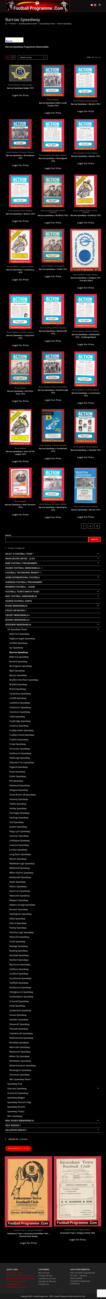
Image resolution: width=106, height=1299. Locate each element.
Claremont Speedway (19, 712)
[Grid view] (7, 57)
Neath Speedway (17, 881)
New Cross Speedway (19, 891)
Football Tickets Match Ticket (22, 591)
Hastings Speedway (18, 817)
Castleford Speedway (19, 702)
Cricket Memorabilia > (17, 615)
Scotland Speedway (18, 973)
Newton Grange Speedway (22, 904)
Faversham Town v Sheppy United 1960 (77, 1233)
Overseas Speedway (17, 1088)
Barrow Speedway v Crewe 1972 (53, 269)
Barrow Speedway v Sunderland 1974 (53, 449)
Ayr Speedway (16, 647)
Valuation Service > (16, 1130)
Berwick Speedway (92, 101)
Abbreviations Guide (16, 1287)
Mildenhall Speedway (19, 868)
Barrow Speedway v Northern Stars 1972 (20, 392)
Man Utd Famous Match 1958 (21, 1278)
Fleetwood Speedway (19, 785)
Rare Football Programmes (21, 563)
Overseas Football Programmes (23, 582)
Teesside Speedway (92, 447)
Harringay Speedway (19, 813)
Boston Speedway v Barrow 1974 (85, 510)
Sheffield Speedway (18, 982)
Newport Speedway (18, 900)
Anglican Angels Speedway (22, 638)
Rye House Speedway (19, 964)
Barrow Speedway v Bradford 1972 (53, 215)
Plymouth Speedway (19, 936)
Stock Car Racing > (15, 610)
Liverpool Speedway (19, 845)
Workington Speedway (59, 504)
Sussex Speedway (17, 1015)
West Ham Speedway (19, 1047)
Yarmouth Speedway (19, 1074)
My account (44, 1273)
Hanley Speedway (17, 808)
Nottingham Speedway (20, 914)
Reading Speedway (18, 950)
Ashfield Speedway (18, 643)
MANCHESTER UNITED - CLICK (20, 558)
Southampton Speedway (21, 996)
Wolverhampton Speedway (22, 1065)
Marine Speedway (18, 858)
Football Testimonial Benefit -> (23, 572)
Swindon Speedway (18, 1019)
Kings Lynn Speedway (19, 831)
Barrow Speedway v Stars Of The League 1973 (20, 452)
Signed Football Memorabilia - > (24, 568)
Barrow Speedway (64, 23)
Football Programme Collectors (80, 1282)
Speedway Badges (26, 85)
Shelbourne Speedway (20, 987)
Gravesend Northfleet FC (35, 1230)
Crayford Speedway (18, 739)
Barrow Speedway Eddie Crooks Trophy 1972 (53, 104)
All (99, 57)
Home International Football (22, 577)
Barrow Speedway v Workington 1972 (53, 508)
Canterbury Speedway (26, 266)
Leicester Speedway (19, 835)
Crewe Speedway (59, 266)
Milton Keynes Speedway (21, 872)
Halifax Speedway (17, 803)
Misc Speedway (14, 1116)
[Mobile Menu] (99, 4)
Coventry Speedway (19, 725)
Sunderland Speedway (59, 445)
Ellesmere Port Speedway (21, 762)
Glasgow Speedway (92, 274)
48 (96, 57)
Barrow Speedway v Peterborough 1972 (53, 391)
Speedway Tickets (15, 1111)
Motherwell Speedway (59, 328)
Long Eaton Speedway (26, 332)
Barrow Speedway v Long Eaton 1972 (20, 336)
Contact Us (43, 1284)
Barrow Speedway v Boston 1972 (85, 156)
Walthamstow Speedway (21, 1037)
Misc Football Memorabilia (21, 596)
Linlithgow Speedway (19, 840)
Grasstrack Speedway (17, 1093)
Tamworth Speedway (19, 1024)
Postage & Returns (47, 1281)
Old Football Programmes (82, 1273)
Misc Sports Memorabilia (19, 1120)
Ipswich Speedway (18, 826)
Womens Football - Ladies (20, 586)
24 (93, 57)
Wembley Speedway (19, 1042)
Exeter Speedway (17, 776)
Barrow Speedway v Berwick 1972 (85, 104)
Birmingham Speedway (26, 152)
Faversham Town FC (71, 1230)
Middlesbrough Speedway (22, 863)
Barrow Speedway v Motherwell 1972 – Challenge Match (86, 335)
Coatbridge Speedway (20, 721)
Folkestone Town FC (20, 1230)
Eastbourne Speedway (20, 753)
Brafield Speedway (18, 684)
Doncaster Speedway (19, 748)
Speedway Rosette (16, 1106)
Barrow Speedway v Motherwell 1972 (53, 332)
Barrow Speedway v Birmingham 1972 (20, 156)
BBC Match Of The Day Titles (20, 1275)
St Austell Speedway (19, 1001)
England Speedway (18, 767)
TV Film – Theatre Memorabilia (78, 1276)
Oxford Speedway (17, 923)
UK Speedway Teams (17, 629)
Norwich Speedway (18, 909)
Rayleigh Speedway (18, 946)
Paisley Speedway (17, 927)
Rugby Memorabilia (16, 605)
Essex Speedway (17, 771)
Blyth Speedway (17, 670)
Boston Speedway (92, 153)
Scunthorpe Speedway (92, 390)
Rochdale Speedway (19, 955)
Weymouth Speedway (20, 1051)
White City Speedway (19, 1056)
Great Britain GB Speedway (22, 794)
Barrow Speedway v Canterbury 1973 (20, 271)
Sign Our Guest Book (16, 1281)
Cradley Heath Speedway (21, 730)
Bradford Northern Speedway (57, 211)
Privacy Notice (45, 1275)
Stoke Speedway (17, 1005)
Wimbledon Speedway (20, 1060)
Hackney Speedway (18, 799)
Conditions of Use (47, 1278)
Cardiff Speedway (17, 698)
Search (8, 535)
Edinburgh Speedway (19, 757)
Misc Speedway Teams (20, 1079)
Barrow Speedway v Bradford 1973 (85, 215)
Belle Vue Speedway (19, 656)
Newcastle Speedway (19, 895)
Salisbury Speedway (19, 969)
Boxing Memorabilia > (18, 619)
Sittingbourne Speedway (21, 992)
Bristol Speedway (17, 689)
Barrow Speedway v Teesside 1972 (86, 450)
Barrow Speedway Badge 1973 (20, 88)
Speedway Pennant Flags (19, 1102)
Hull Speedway (16, 822)
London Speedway (18, 849)
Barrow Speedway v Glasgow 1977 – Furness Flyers (86, 279)
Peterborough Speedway (59, 387)
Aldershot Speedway (19, 633)
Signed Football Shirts (18, 601)
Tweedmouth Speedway (21, 1033)
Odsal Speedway (17, 918)
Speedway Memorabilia (18, 624)
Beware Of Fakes (15, 1273)
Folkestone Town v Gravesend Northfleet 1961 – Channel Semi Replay (28, 1234)
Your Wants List (14, 1284)
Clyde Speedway (17, 716)
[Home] (6, 23)
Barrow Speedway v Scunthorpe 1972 (86, 394)
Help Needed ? (13, 1125)
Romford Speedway (18, 959)
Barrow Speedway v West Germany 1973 (20, 506)
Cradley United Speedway (21, 734)
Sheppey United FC (84, 1230)
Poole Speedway (17, 941)
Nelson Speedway (18, 886)
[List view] (13, 57)
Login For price (20, 95)
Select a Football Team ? (19, 553)
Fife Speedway (16, 780)
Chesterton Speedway (20, 707)
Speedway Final (14, 1083)
